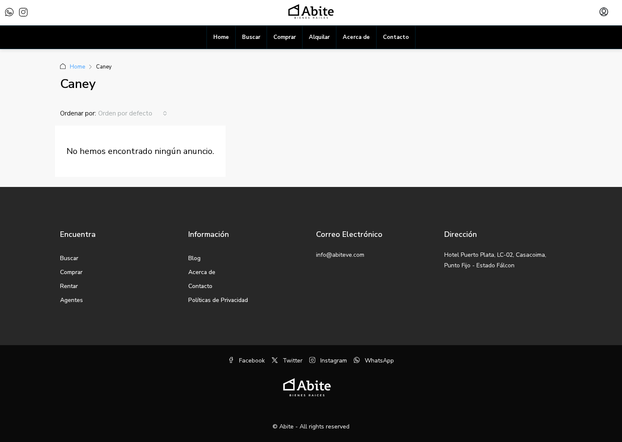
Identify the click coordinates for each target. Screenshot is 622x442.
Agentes (71, 300)
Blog (194, 258)
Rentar (69, 286)
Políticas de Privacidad (218, 300)
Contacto (396, 37)
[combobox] (132, 113)
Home (221, 37)
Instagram (333, 361)
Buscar (251, 37)
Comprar (284, 37)
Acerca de (356, 37)
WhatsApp (378, 361)
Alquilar (319, 37)
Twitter (292, 361)
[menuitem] (604, 13)
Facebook (251, 361)
